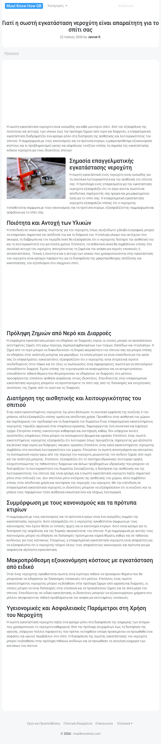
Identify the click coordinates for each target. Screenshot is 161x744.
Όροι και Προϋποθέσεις (43, 723)
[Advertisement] (80, 92)
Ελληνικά (123, 723)
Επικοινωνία (104, 723)
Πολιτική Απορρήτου (78, 723)
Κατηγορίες (56, 6)
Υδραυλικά (11, 53)
